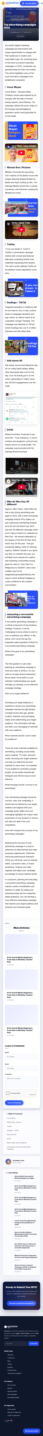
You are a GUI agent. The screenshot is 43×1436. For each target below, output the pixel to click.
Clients (10, 1364)
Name (7, 1052)
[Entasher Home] (10, 3)
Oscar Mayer (11, 1118)
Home (5, 9)
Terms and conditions (15, 1373)
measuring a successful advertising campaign (19, 1148)
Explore (10, 1388)
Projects (10, 1367)
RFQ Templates (12, 1394)
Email (7, 1064)
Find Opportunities (13, 1397)
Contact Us (11, 1358)
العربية (7, 1420)
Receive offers (12, 1391)
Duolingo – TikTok (13, 1130)
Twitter (9, 1126)
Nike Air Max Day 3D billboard (17, 1143)
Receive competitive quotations (21, 1303)
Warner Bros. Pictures (14, 1122)
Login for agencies (14, 1415)
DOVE (9, 1139)
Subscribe (33, 1343)
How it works (12, 1385)
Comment (8, 1074)
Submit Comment (14, 1103)
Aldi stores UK (11, 1134)
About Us (10, 1355)
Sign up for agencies (14, 1412)
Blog (10, 9)
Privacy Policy (12, 1370)
